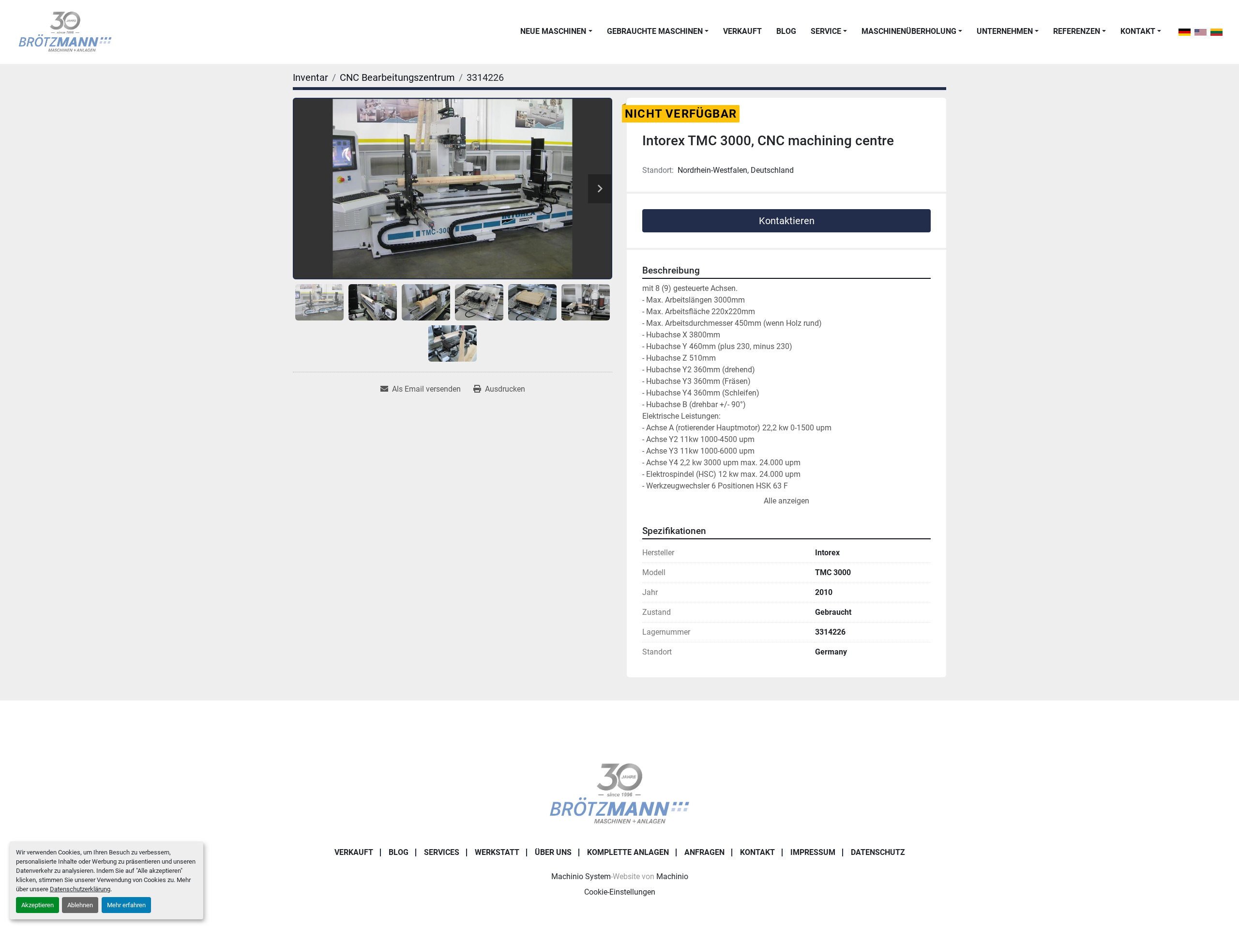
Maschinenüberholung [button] (908, 31)
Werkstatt (497, 852)
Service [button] (826, 31)
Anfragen (704, 852)
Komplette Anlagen (628, 852)
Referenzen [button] (1076, 31)
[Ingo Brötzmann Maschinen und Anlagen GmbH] (619, 793)
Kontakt (1137, 31)
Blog (786, 31)
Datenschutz (878, 852)
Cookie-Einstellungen (619, 892)
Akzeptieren (37, 905)
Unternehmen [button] (1005, 31)
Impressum (812, 852)
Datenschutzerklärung (80, 889)
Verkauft (742, 31)
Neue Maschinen (553, 31)
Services (441, 852)
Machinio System (581, 876)
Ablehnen (80, 905)
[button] (556, 31)
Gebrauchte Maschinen (655, 31)
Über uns (553, 852)
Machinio (672, 876)
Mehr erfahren (126, 905)
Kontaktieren (787, 221)
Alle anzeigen (786, 500)
